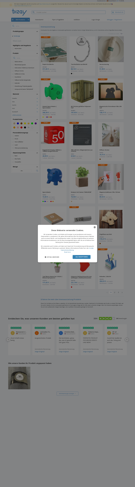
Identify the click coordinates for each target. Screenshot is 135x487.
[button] (52, 257)
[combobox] (95, 227)
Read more (67, 252)
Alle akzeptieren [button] (82, 257)
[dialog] (67, 243)
